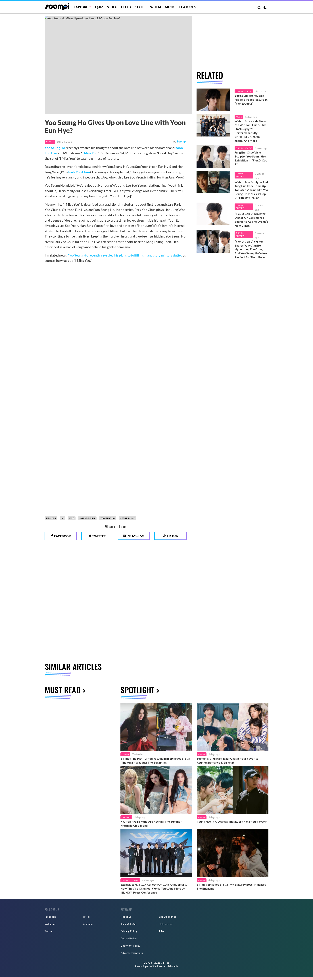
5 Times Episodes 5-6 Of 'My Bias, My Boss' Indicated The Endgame (231, 886)
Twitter (99, 536)
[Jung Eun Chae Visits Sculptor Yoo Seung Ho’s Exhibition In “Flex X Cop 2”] (213, 156)
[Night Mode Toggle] (265, 8)
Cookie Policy (129, 938)
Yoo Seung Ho (55, 148)
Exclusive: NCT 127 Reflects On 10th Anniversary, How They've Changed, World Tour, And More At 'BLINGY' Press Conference (153, 888)
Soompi (181, 141)
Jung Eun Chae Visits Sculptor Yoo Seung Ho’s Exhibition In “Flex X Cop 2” (251, 158)
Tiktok (172, 535)
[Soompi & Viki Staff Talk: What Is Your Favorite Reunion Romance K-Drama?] (232, 727)
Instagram (135, 535)
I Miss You (89, 153)
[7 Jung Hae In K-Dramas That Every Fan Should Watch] (232, 790)
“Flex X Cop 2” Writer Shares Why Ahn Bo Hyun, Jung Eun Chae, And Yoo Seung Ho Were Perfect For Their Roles (251, 249)
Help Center (166, 923)
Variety (50, 141)
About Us (126, 916)
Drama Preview (244, 91)
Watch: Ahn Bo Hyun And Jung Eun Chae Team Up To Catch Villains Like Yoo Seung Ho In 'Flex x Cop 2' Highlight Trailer (251, 189)
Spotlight (138, 690)
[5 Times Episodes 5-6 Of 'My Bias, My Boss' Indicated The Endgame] (232, 853)
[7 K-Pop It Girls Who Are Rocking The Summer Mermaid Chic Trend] (156, 790)
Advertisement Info (132, 952)
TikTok (86, 916)
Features (187, 7)
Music (170, 7)
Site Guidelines (167, 916)
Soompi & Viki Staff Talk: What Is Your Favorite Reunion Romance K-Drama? (227, 760)
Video (112, 7)
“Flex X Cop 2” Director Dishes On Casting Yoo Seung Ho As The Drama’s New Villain (251, 219)
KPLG (71, 518)
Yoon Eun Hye (127, 518)
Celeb (126, 7)
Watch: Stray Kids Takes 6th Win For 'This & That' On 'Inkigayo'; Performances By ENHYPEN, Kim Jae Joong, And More (251, 130)
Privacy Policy (129, 931)
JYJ (62, 518)
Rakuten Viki (164, 966)
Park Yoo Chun (79, 172)
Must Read (63, 690)
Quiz (99, 7)
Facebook (62, 536)
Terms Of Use (128, 923)
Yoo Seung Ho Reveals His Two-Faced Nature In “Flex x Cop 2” (251, 99)
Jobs (161, 931)
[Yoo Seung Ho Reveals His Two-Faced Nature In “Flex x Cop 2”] (213, 100)
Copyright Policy (130, 945)
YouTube (88, 923)
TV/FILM (154, 7)
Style (139, 7)
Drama (125, 754)
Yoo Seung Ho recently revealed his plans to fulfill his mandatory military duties (125, 255)
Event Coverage (130, 880)
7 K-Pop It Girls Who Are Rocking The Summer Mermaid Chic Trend (151, 823)
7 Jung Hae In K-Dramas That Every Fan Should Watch (232, 821)
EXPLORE (81, 7)
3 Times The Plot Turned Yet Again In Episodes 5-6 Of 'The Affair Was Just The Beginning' (155, 760)
